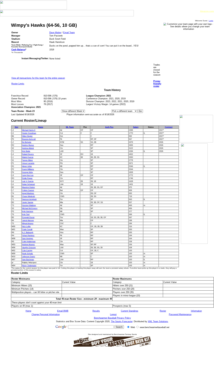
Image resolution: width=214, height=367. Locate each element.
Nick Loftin (26, 226)
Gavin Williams (28, 169)
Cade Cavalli (27, 229)
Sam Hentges (27, 238)
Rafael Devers (28, 154)
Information (196, 311)
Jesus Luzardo (28, 163)
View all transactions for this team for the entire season (38, 78)
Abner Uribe (27, 166)
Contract (169, 127)
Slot (16, 127)
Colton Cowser (28, 190)
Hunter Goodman (29, 133)
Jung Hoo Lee (27, 175)
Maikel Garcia (27, 157)
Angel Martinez (28, 193)
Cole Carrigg (27, 250)
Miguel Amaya (27, 223)
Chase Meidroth (28, 196)
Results (96, 311)
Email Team (69, 32)
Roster (163, 311)
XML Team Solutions (158, 321)
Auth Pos (109, 127)
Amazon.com (207, 11)
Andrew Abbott (28, 148)
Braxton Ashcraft (29, 139)
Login (211, 21)
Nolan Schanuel (28, 184)
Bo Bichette (26, 142)
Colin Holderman (28, 241)
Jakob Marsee (28, 220)
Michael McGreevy (29, 208)
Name (40, 127)
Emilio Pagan (27, 178)
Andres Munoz (28, 145)
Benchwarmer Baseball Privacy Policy (112, 318)
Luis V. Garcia (27, 181)
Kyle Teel (25, 214)
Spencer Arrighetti (29, 199)
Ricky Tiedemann (29, 266)
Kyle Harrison (27, 211)
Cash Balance (18, 49)
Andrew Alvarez (28, 244)
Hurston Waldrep (29, 205)
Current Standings (129, 311)
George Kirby (27, 172)
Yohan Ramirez (28, 235)
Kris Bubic (26, 151)
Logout (113, 314)
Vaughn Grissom (29, 247)
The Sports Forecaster (121, 321)
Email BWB (62, 311)
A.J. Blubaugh (27, 232)
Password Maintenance (180, 314)
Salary (135, 127)
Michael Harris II (28, 130)
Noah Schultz (27, 253)
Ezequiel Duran (28, 217)
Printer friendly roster (157, 83)
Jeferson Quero (28, 256)
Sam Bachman (28, 259)
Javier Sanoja (27, 202)
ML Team (70, 127)
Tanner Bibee (27, 160)
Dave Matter (55, 32)
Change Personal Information (46, 314)
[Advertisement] (112, 356)
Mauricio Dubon (28, 187)
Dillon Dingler (27, 136)
